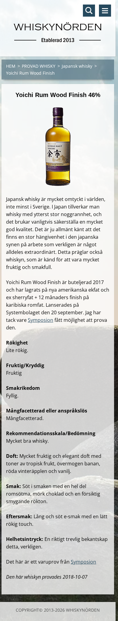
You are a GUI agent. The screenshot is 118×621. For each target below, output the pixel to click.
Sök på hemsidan (89, 11)
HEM (10, 66)
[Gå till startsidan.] (58, 24)
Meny (105, 11)
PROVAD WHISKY (38, 66)
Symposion (40, 320)
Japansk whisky (77, 66)
